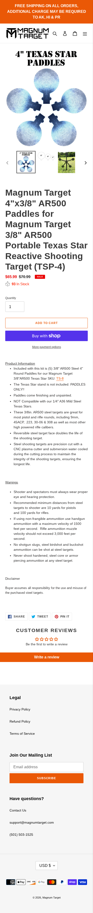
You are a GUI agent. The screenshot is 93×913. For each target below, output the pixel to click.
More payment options (46, 347)
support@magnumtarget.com (32, 822)
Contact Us (18, 810)
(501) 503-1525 (21, 834)
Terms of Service (22, 733)
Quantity (10, 298)
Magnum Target (51, 897)
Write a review (46, 657)
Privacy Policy (20, 709)
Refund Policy (20, 721)
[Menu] (85, 33)
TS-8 (60, 378)
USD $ (45, 866)
